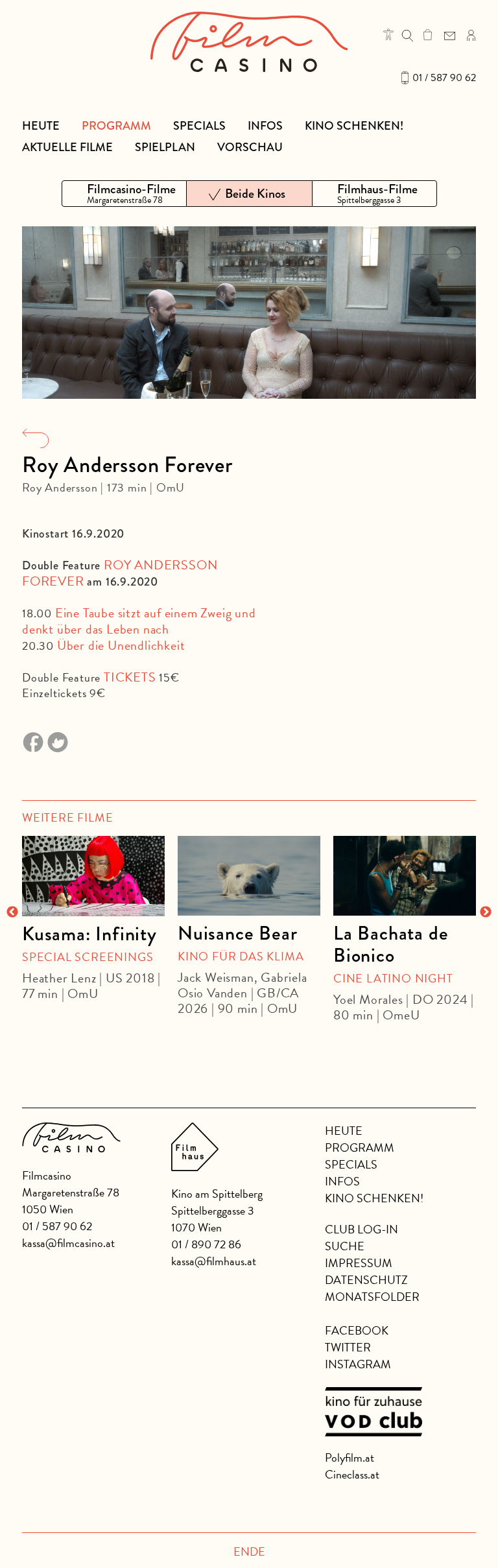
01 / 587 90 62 (444, 77)
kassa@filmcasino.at (68, 1243)
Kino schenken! (354, 126)
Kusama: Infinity (89, 934)
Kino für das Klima (240, 956)
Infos (265, 126)
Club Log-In (361, 1229)
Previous (12, 912)
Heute (41, 126)
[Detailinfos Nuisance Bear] (249, 876)
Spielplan (165, 147)
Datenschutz (366, 1280)
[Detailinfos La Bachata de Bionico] (404, 876)
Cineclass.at (352, 1474)
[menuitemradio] (124, 193)
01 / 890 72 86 (206, 1244)
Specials (199, 126)
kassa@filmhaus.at (213, 1261)
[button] (388, 34)
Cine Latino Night (393, 978)
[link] (427, 34)
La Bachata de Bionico (390, 944)
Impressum (358, 1263)
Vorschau (250, 147)
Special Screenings (87, 957)
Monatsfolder (372, 1296)
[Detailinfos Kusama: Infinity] (93, 876)
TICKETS (130, 677)
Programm (116, 126)
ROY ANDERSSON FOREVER (119, 573)
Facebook (356, 1330)
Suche (344, 1246)
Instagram (358, 1364)
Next (485, 912)
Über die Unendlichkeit (121, 645)
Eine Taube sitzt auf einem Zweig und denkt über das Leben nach (139, 621)
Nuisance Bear (237, 933)
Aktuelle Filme (67, 147)
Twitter (348, 1347)
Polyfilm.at (349, 1457)
